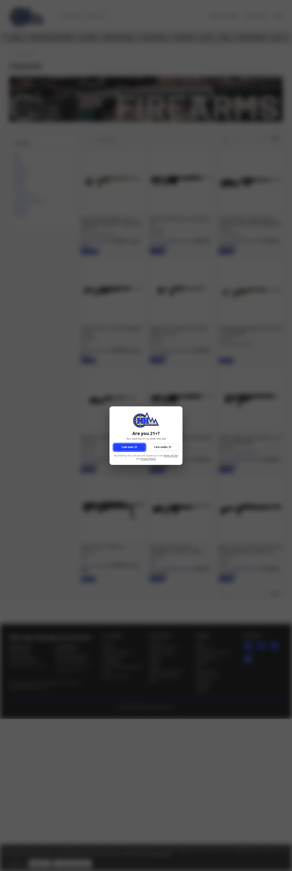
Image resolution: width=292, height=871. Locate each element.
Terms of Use (171, 455)
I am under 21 (162, 447)
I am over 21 (129, 447)
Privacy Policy (148, 458)
